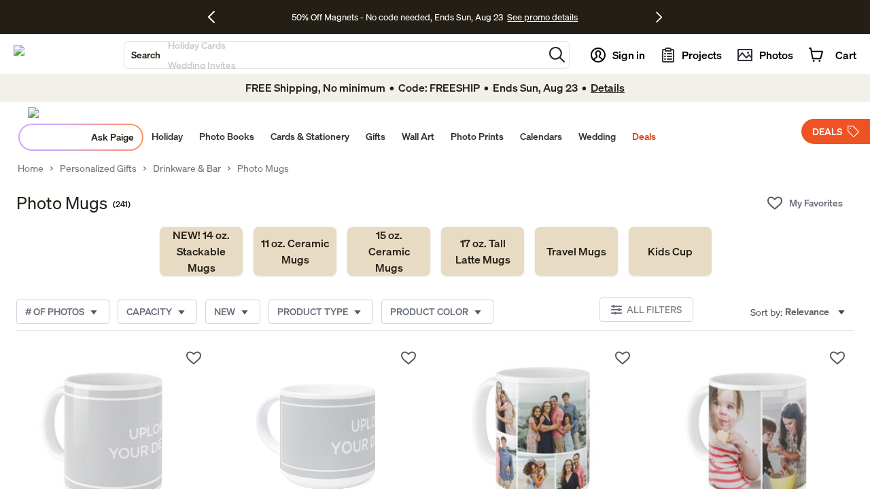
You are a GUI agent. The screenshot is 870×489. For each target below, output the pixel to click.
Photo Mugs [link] (263, 168)
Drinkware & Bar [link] (187, 168)
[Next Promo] (659, 17)
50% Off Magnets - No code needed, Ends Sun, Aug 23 (397, 17)
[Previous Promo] (216, 17)
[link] (201, 251)
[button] (557, 55)
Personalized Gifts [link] (98, 168)
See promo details (542, 17)
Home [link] (31, 168)
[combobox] (334, 55)
